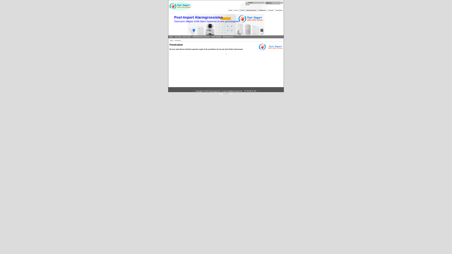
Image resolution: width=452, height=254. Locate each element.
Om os (236, 10)
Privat (242, 10)
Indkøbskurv (262, 10)
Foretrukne (279, 10)
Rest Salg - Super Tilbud (183, 37)
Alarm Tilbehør (216, 37)
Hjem (230, 10)
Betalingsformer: (228, 37)
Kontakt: (271, 10)
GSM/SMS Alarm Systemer (201, 37)
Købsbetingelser (251, 10)
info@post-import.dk (234, 91)
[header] (180, 10)
